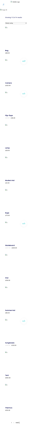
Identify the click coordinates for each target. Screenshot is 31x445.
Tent (7, 375)
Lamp (7, 148)
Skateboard (10, 245)
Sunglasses (9, 343)
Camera (8, 83)
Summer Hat (10, 310)
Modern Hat (10, 180)
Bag (6, 50)
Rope (7, 213)
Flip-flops (9, 115)
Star (7, 278)
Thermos (8, 408)
